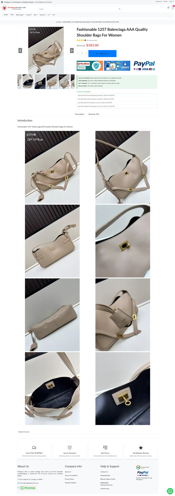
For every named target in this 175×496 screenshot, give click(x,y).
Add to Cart (103, 53)
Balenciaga (19, 15)
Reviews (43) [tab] (94, 114)
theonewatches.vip (106, 485)
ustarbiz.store (104, 488)
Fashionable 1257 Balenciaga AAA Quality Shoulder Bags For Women (45, 127)
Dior (35, 15)
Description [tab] (79, 114)
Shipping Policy (105, 475)
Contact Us (171, 1)
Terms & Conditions (71, 475)
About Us (68, 472)
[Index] (168, 7)
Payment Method (70, 483)
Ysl (53, 15)
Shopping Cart (159, 1)
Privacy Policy (69, 479)
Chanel (28, 15)
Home (6, 14)
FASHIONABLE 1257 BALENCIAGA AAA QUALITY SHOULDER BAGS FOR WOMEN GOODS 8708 (91, 22)
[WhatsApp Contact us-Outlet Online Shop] (170, 491)
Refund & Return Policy (107, 479)
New (12, 14)
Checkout (165, 1)
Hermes (42, 15)
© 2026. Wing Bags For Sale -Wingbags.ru (144, 478)
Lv (48, 15)
